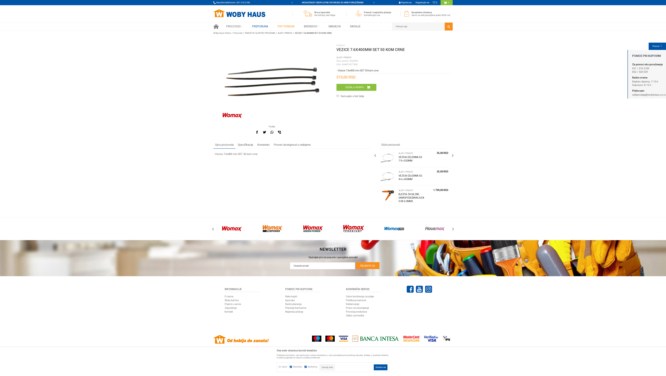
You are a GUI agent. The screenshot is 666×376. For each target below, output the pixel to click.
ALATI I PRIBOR (285, 33)
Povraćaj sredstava (356, 311)
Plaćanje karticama (295, 308)
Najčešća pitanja (294, 311)
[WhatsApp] (272, 132)
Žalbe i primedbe (355, 315)
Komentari (263, 144)
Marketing (312, 367)
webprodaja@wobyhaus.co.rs (649, 94)
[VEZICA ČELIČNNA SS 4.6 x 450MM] (388, 176)
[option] (333, 2)
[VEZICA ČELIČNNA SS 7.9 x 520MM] (388, 157)
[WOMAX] (232, 115)
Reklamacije (352, 304)
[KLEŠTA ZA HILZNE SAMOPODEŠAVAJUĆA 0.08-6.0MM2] (388, 194)
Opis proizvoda (224, 144)
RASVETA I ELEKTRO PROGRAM (260, 33)
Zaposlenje (231, 308)
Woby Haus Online (222, 33)
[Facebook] (257, 132)
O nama (229, 296)
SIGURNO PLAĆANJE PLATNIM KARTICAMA (332, 2)
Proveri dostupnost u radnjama (292, 144)
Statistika (297, 367)
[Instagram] (428, 289)
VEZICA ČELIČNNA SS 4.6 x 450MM (410, 177)
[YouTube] (419, 289)
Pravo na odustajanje (357, 308)
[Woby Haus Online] (239, 13)
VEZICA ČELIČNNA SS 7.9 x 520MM (410, 159)
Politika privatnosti (356, 300)
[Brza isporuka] (309, 14)
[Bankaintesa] (375, 339)
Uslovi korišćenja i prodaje (360, 296)
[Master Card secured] (411, 339)
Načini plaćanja (293, 304)
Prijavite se (367, 265)
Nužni (284, 367)
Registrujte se (422, 2)
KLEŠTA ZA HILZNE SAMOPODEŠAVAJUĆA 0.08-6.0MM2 (411, 198)
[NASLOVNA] (216, 26)
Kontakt (229, 311)
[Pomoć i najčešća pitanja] (359, 14)
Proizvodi (237, 33)
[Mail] (286, 132)
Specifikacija (245, 144)
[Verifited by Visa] (431, 339)
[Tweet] (264, 132)
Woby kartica (232, 300)
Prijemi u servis (233, 304)
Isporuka (290, 300)
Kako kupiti (291, 296)
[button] (422, 26)
